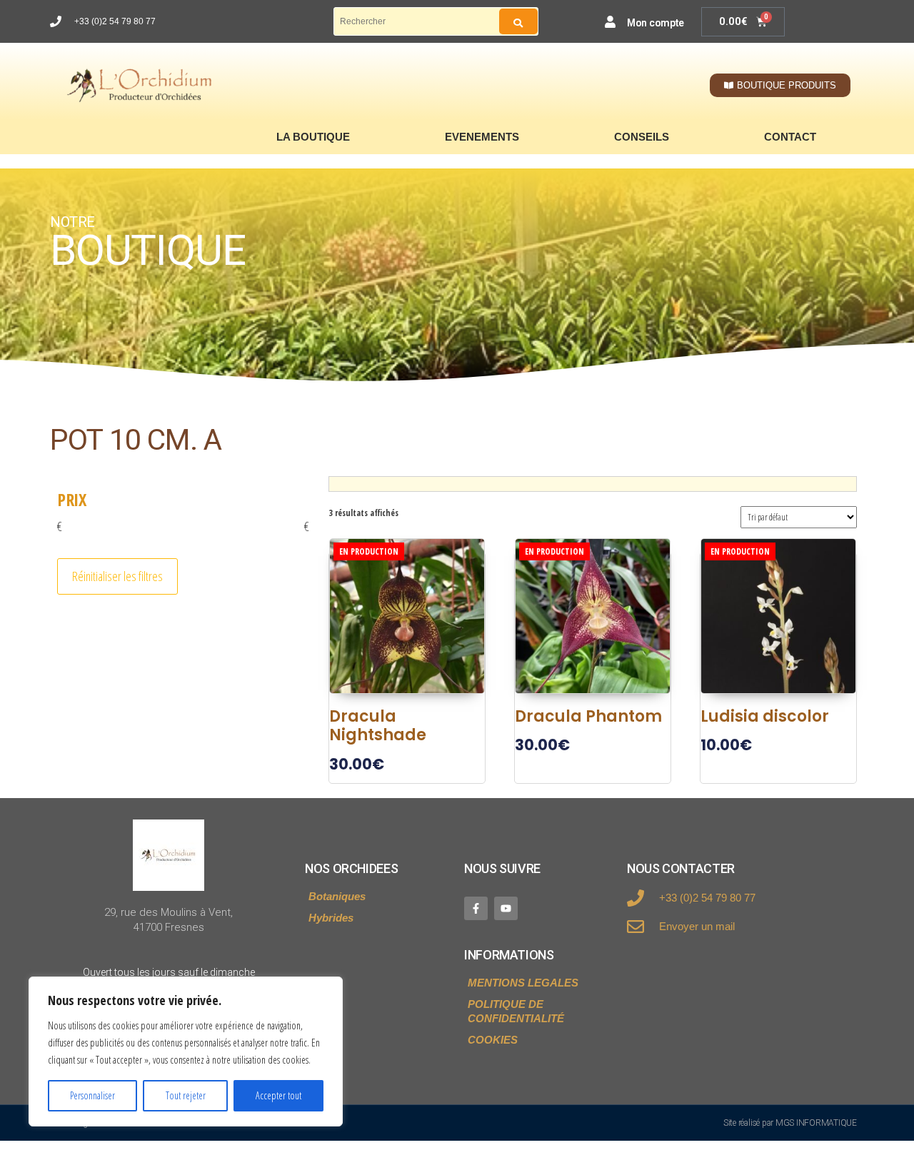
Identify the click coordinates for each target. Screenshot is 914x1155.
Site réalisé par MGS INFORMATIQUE (790, 1123)
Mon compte (655, 23)
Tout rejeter (186, 1095)
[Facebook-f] (476, 908)
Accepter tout (278, 1095)
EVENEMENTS (482, 137)
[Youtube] (506, 908)
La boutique (313, 137)
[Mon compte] (610, 22)
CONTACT (790, 137)
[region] (186, 1051)
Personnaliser (92, 1095)
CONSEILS (641, 137)
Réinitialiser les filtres (117, 576)
